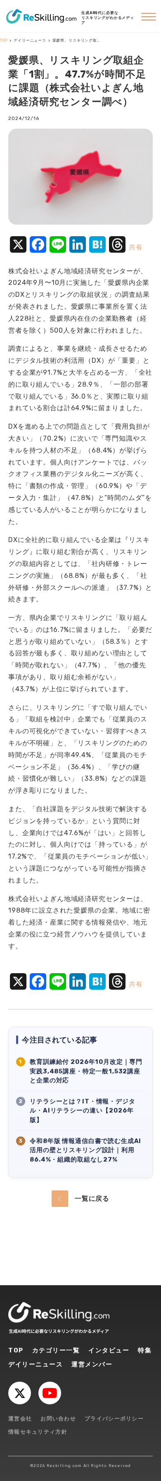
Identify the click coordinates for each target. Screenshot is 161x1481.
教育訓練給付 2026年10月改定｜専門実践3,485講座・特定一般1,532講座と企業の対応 (86, 1071)
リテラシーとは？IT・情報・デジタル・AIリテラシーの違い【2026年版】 (82, 1111)
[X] (19, 1393)
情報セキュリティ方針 (37, 1432)
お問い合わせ (58, 1418)
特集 (145, 1350)
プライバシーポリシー (114, 1418)
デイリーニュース (35, 1364)
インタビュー (108, 1350)
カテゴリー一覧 (56, 1350)
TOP (16, 1350)
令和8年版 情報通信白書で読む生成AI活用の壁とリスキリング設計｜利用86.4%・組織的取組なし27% (85, 1150)
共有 (136, 247)
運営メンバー (91, 1364)
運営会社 (20, 1418)
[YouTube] (49, 1393)
